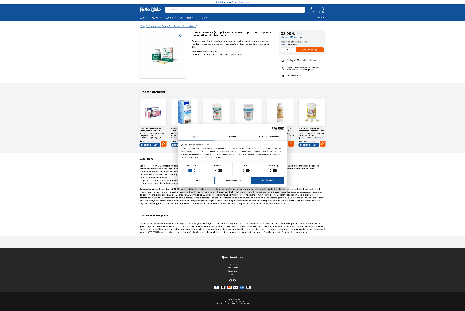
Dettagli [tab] (232, 136)
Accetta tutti (267, 181)
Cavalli (169, 17)
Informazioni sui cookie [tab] (269, 136)
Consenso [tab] (196, 137)
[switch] (218, 170)
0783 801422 (153, 232)
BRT (293, 226)
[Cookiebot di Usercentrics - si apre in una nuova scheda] (273, 128)
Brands (321, 17)
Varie (205, 17)
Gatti (155, 17)
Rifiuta (198, 181)
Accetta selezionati (232, 181)
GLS (289, 226)
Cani (142, 17)
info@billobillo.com (195, 232)
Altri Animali (187, 17)
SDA (299, 226)
